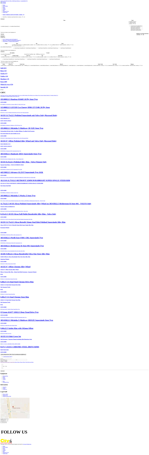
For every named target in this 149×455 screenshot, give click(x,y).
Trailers (4, 9)
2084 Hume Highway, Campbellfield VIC (20, 0)
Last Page (31, 362)
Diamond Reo (5, 376)
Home (4, 5)
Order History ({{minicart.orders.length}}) (11, 41)
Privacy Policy (5, 394)
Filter (6, 361)
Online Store (5, 12)
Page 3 (19, 362)
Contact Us (5, 389)
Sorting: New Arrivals (39, 95)
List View (6, 95)
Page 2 (16, 362)
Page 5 (24, 362)
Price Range (2, 359)
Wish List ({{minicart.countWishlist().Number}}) (12, 40)
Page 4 (21, 362)
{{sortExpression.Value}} (7, 356)
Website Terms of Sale (7, 396)
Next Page (28, 362)
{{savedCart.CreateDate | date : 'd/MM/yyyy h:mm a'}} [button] (34, 54)
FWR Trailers (5, 6)
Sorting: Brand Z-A (54, 95)
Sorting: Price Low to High (20, 95)
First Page (2, 362)
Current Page (12, 362)
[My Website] (3, 2)
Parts (4, 10)
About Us (4, 387)
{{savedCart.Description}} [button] (6, 54)
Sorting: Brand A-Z (47, 95)
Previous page (7, 362)
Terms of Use (5, 395)
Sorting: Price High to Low (30, 95)
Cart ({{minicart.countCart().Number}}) (10, 39)
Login (30, 444)
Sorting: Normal (11, 95)
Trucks (4, 8)
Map (11, 0)
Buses (4, 7)
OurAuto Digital (26, 444)
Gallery (4, 388)
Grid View (2, 95)
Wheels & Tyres (6, 11)
